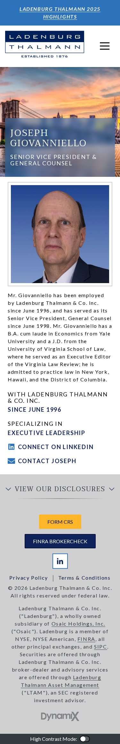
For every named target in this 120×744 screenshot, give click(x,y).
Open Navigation (104, 46)
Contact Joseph (47, 461)
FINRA (86, 639)
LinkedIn (60, 561)
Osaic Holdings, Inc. (78, 623)
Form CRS (60, 522)
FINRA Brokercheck (60, 541)
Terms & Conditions (84, 578)
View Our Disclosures (60, 489)
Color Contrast (85, 739)
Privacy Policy (28, 578)
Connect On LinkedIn (56, 447)
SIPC (100, 646)
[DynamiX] (60, 716)
